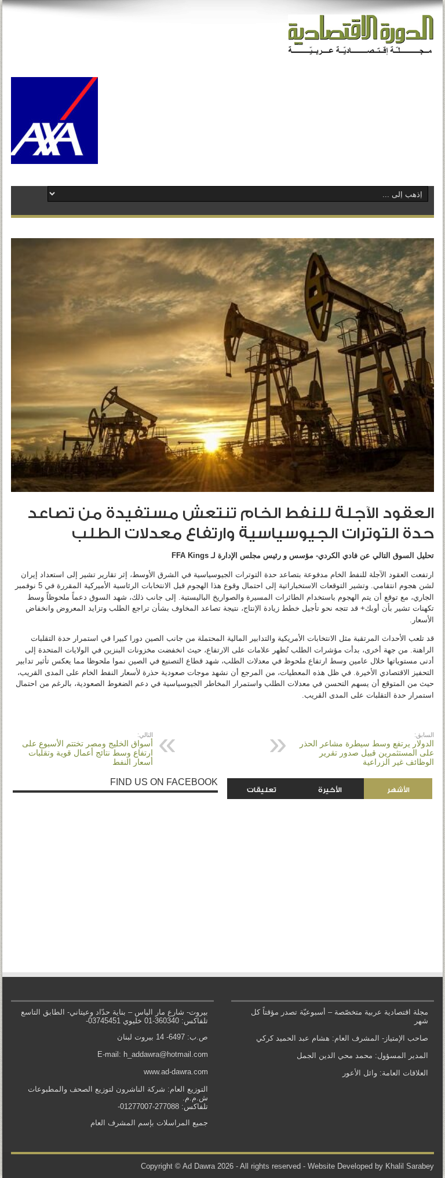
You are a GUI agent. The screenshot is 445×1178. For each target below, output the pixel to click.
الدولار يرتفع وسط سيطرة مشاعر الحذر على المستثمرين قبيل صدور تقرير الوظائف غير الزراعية (367, 749)
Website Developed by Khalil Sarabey (371, 1166)
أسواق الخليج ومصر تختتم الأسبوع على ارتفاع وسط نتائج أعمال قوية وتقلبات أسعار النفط (87, 749)
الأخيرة (330, 790)
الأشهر (398, 790)
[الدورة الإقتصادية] (361, 46)
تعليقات (261, 790)
